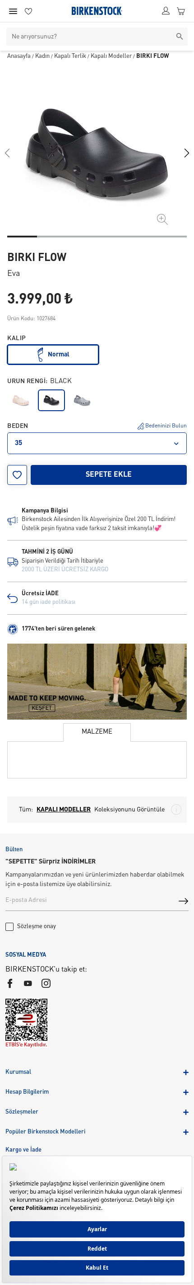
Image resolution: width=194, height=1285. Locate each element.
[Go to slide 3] (82, 236)
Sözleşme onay (36, 926)
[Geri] (7, 153)
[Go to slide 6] (172, 236)
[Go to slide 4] (112, 236)
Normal (58, 354)
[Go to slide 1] (22, 236)
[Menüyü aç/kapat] (13, 11)
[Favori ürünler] (28, 11)
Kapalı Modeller (111, 56)
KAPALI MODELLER (64, 809)
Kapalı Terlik (70, 56)
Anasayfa (19, 56)
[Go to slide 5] (142, 236)
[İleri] (186, 153)
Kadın (42, 56)
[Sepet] (181, 11)
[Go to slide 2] (52, 236)
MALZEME (97, 732)
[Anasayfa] (96, 11)
